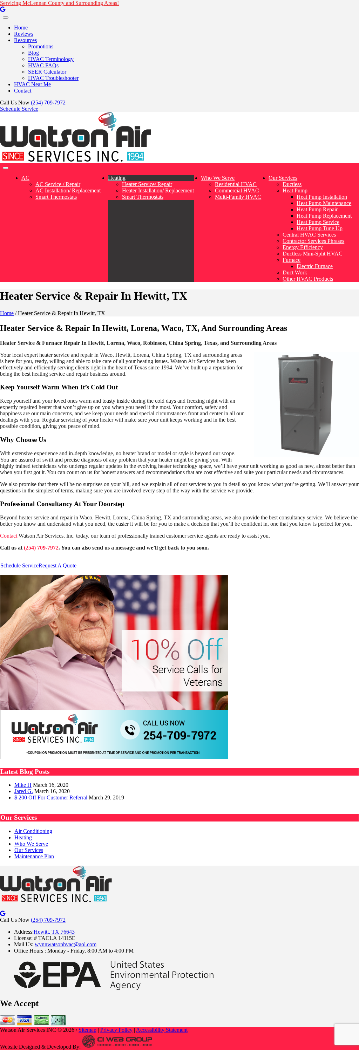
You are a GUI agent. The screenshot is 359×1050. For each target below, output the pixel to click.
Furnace (291, 260)
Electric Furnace (315, 266)
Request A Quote (57, 565)
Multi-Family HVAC (238, 197)
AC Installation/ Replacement (68, 190)
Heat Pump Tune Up (320, 228)
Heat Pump (295, 190)
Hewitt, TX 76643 (54, 932)
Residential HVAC (236, 184)
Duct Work (295, 272)
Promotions (40, 46)
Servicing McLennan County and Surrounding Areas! (59, 3)
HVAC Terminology (51, 59)
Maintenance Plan (34, 856)
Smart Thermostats (56, 197)
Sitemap (87, 1030)
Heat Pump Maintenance (324, 203)
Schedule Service (19, 109)
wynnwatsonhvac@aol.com (65, 944)
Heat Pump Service (318, 222)
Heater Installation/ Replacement (158, 190)
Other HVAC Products (308, 279)
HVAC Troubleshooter (53, 78)
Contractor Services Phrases (313, 241)
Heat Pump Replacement (324, 216)
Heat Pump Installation (322, 197)
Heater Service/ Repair (147, 184)
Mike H (23, 785)
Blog (33, 53)
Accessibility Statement (162, 1030)
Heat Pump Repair (317, 209)
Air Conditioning (33, 831)
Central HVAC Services (309, 235)
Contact (22, 91)
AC (25, 178)
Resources (25, 40)
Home (21, 27)
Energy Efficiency (303, 247)
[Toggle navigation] (5, 17)
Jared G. (23, 791)
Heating (117, 178)
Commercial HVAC (237, 190)
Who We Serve (218, 178)
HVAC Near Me (32, 84)
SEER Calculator (47, 72)
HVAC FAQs (43, 65)
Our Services (283, 178)
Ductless (292, 184)
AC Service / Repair (57, 184)
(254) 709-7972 (48, 102)
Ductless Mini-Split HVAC (313, 254)
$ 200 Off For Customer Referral (50, 797)
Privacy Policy (116, 1030)
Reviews (23, 34)
